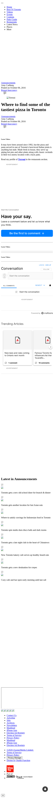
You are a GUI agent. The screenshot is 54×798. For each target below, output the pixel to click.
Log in (41, 265)
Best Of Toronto (14, 9)
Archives (11, 723)
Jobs (9, 720)
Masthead (11, 728)
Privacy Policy (13, 738)
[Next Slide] (50, 347)
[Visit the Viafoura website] (47, 313)
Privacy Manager (14, 758)
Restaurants (12, 22)
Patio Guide (12, 19)
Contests (10, 17)
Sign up (48, 265)
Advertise (11, 718)
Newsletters (12, 725)
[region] (27, 290)
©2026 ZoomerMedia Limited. (20, 750)
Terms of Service (14, 735)
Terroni (21, 159)
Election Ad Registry (16, 733)
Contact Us (11, 715)
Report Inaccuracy (9, 90)
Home (9, 7)
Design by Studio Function (18, 760)
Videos (10, 12)
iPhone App (12, 730)
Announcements (8, 83)
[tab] (9, 285)
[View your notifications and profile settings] (50, 285)
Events (10, 14)
